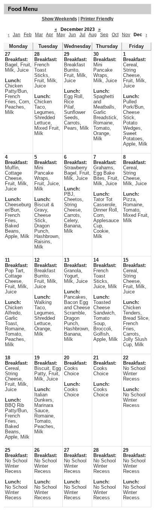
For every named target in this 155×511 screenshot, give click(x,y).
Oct (115, 34)
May (60, 34)
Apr (49, 34)
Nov (126, 34)
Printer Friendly (97, 18)
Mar (39, 34)
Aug (92, 34)
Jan (16, 34)
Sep (104, 34)
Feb (28, 34)
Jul (82, 34)
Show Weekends (59, 18)
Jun (72, 34)
